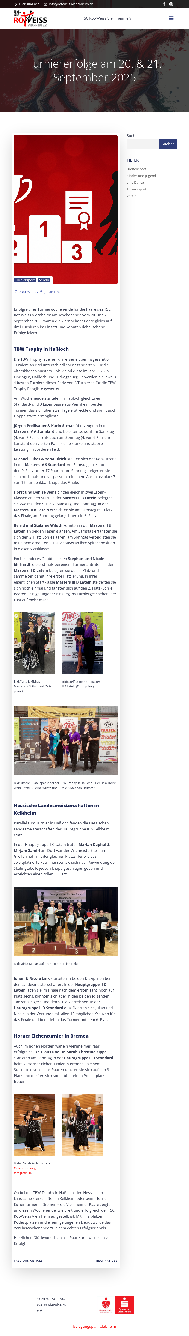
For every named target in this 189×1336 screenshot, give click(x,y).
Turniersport (25, 280)
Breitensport (136, 169)
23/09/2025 (27, 292)
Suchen (133, 135)
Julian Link (52, 292)
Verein (44, 280)
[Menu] (171, 18)
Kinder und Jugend (141, 176)
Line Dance (135, 182)
